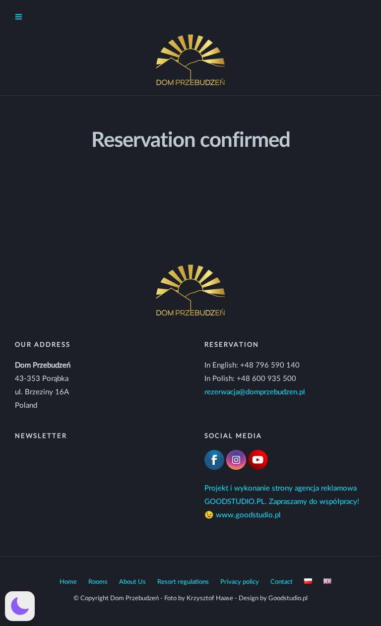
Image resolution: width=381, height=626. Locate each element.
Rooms (98, 582)
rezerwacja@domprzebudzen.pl (254, 392)
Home (68, 582)
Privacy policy (239, 582)
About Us (132, 582)
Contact (281, 582)
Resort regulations (183, 582)
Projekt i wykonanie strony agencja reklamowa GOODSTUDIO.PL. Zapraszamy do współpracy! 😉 (281, 502)
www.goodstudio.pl (248, 515)
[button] (20, 606)
